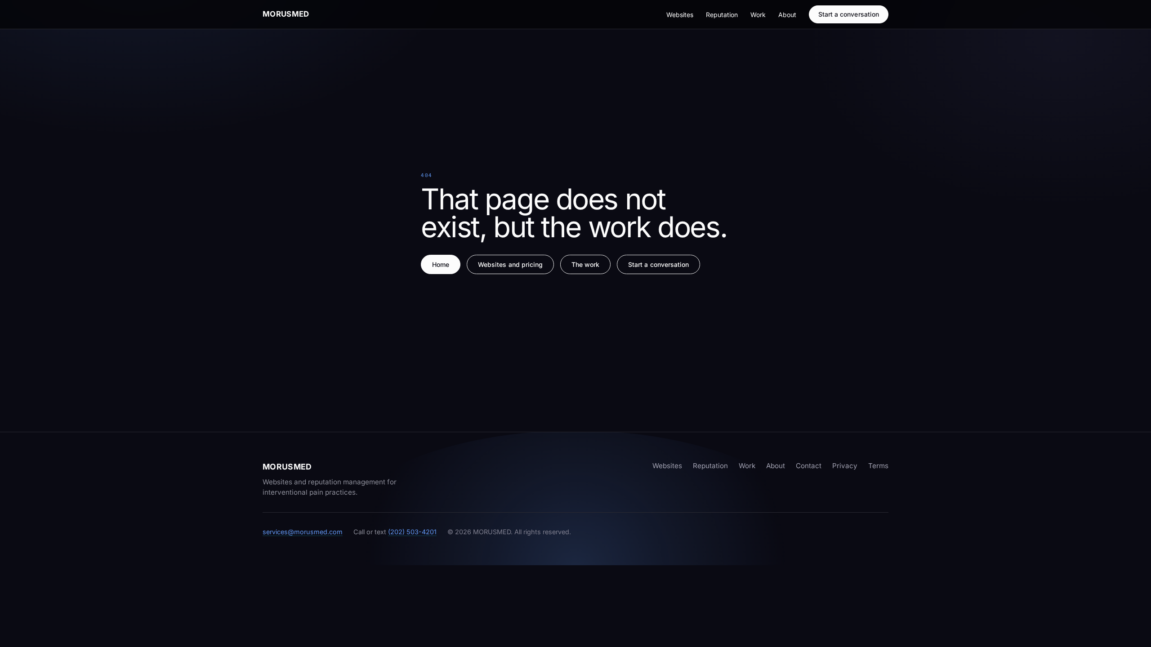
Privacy (844, 465)
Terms (878, 465)
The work (585, 264)
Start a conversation (848, 14)
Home (440, 264)
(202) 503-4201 (412, 532)
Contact (808, 465)
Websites (679, 14)
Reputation (722, 14)
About (787, 14)
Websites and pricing (510, 264)
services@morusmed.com (303, 532)
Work (758, 14)
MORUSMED (286, 13)
